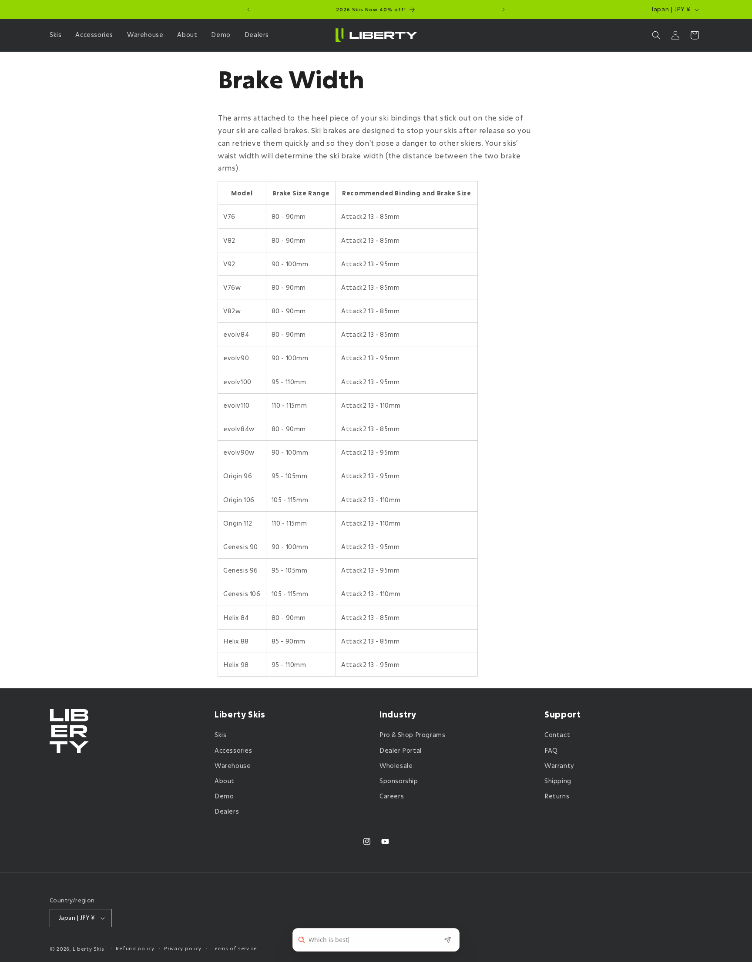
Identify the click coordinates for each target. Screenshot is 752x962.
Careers (391, 796)
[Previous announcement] (248, 9)
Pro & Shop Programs (412, 735)
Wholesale (396, 765)
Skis (220, 735)
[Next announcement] (503, 9)
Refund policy (135, 948)
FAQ (551, 750)
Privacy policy (182, 948)
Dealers (227, 812)
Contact (557, 735)
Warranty (559, 765)
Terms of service (234, 948)
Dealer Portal (400, 750)
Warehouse (233, 765)
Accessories (233, 750)
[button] (57, 35)
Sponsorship (398, 781)
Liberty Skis (88, 948)
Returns (556, 796)
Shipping (557, 781)
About (225, 781)
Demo (224, 796)
